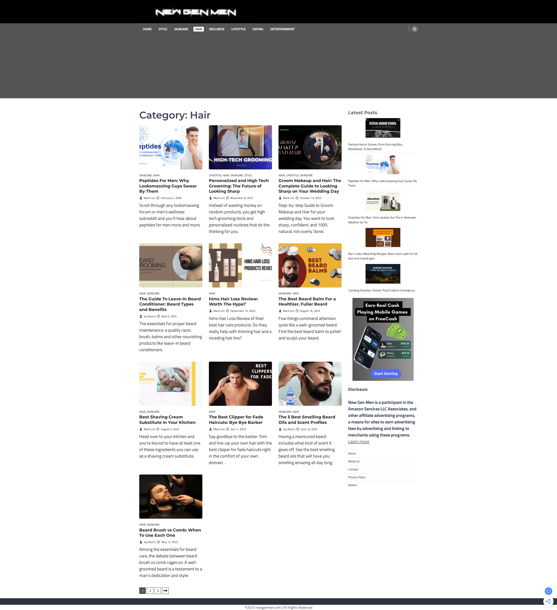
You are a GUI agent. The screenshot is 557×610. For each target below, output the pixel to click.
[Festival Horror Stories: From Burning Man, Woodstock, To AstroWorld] (383, 128)
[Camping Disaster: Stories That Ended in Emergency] (383, 274)
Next (165, 590)
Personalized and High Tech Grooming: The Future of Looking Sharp (239, 186)
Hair (198, 29)
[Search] (414, 29)
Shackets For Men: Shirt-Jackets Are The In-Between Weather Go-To (382, 219)
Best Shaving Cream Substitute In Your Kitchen (167, 419)
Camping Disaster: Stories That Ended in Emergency (381, 290)
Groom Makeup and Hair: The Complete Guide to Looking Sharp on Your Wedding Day (309, 186)
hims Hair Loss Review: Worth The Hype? (233, 301)
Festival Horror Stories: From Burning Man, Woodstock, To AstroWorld (375, 146)
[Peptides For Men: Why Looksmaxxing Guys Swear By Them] (383, 164)
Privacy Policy (357, 477)
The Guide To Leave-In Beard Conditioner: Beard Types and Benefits (170, 304)
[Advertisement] (278, 67)
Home (147, 29)
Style (163, 29)
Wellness (216, 29)
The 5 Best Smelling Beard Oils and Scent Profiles (306, 419)
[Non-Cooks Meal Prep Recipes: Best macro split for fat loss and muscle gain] (383, 237)
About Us (354, 461)
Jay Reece (150, 316)
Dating (258, 29)
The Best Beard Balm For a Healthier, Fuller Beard (307, 301)
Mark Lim (149, 198)
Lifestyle (238, 29)
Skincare (181, 29)
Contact (353, 469)
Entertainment (282, 29)
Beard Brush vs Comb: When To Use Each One (170, 533)
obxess (352, 485)
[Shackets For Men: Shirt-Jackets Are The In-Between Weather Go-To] (383, 201)
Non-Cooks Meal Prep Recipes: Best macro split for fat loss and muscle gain (383, 256)
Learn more (358, 441)
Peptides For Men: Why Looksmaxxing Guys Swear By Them (168, 186)
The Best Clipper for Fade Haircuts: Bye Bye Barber (236, 419)
